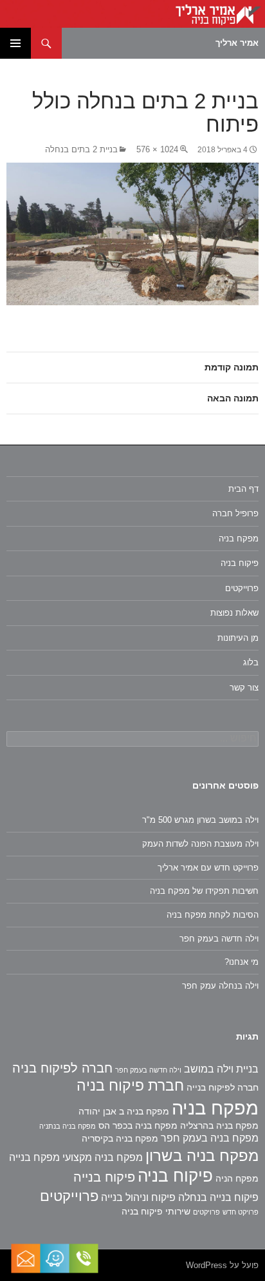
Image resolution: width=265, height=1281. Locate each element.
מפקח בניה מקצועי (102, 1157)
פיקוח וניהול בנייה (138, 1197)
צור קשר (244, 687)
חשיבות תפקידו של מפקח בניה (204, 891)
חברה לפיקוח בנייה (223, 1087)
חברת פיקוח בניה (130, 1085)
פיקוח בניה (240, 563)
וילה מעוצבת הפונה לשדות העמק (200, 844)
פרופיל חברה (235, 513)
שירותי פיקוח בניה (156, 1211)
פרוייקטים (242, 588)
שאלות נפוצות (234, 613)
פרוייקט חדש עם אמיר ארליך (208, 867)
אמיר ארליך (237, 43)
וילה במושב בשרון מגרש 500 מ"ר (200, 820)
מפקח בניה (239, 538)
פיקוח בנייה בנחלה (218, 1197)
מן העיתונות (238, 638)
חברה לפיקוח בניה (62, 1068)
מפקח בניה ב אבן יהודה (123, 1111)
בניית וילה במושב (221, 1069)
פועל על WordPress (222, 1265)
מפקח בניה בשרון (202, 1155)
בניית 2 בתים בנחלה (81, 149)
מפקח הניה (237, 1178)
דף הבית (243, 489)
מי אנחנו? (241, 962)
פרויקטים (206, 1212)
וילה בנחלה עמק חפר (220, 986)
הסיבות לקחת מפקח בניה (213, 915)
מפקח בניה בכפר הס (138, 1125)
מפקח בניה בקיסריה (120, 1138)
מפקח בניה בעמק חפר (210, 1138)
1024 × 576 (157, 149)
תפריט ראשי (15, 43)
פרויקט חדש (241, 1212)
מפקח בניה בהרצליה (219, 1125)
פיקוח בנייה (104, 1177)
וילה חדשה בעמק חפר (219, 938)
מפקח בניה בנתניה (67, 1126)
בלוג (251, 662)
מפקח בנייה (34, 1157)
